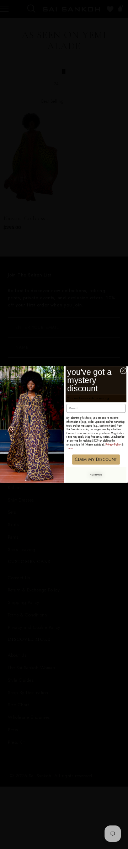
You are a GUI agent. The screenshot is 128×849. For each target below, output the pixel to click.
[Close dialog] (124, 371)
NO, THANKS (96, 475)
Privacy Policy (113, 445)
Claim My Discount (96, 459)
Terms (69, 448)
